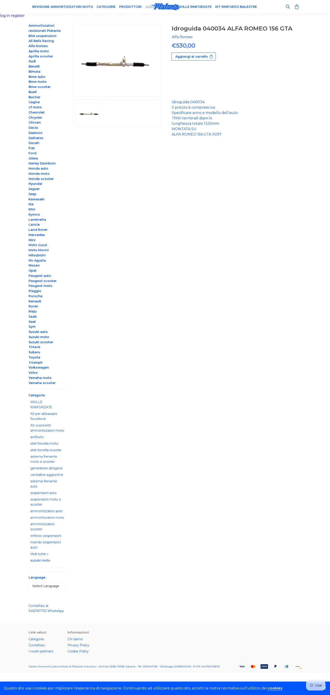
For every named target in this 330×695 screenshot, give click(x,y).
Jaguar (34, 189)
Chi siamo (75, 639)
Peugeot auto (40, 276)
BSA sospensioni (42, 36)
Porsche (35, 296)
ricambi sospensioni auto (45, 544)
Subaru (34, 352)
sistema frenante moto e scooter (43, 459)
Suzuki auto (38, 332)
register (18, 15)
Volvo (33, 373)
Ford (32, 153)
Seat (32, 322)
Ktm (32, 209)
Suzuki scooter (41, 342)
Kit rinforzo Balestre (236, 7)
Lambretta (37, 220)
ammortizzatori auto (46, 511)
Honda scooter (41, 179)
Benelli (34, 66)
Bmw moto (38, 82)
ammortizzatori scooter (42, 526)
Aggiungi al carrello (191, 57)
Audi (32, 61)
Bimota (34, 72)
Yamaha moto (40, 378)
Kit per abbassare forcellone (43, 416)
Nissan (34, 265)
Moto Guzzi (38, 245)
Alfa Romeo (38, 46)
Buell (33, 92)
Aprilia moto (39, 51)
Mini (32, 240)
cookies (275, 688)
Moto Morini (39, 250)
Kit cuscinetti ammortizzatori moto (47, 428)
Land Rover (38, 230)
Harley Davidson (42, 163)
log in (5, 15)
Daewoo (35, 133)
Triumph (36, 363)
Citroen (35, 122)
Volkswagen (39, 367)
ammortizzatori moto (47, 518)
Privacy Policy (78, 645)
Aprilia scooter (41, 56)
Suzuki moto (39, 337)
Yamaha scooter (42, 383)
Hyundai (35, 184)
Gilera (33, 158)
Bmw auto (37, 77)
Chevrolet (37, 112)
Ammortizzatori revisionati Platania (45, 28)
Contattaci (37, 645)
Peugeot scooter (43, 281)
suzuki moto (40, 560)
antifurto (37, 437)
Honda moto (39, 174)
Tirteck (34, 347)
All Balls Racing (41, 41)
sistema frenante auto (43, 483)
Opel (32, 271)
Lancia (34, 225)
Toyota (34, 357)
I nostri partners (41, 651)
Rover (33, 306)
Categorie (106, 7)
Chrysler (35, 118)
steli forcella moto (44, 443)
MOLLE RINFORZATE (41, 404)
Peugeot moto (41, 286)
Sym (32, 327)
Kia (31, 204)
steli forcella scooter (46, 450)
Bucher (34, 97)
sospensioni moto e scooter (45, 502)
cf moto (35, 107)
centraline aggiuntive (46, 475)
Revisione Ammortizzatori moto (62, 7)
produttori (130, 7)
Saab (33, 317)
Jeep (32, 194)
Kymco (34, 214)
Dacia (33, 128)
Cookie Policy (78, 651)
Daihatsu (36, 138)
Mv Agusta (37, 260)
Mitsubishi (37, 255)
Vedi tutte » (39, 554)
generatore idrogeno (46, 468)
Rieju (33, 311)
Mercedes (37, 235)
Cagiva (34, 102)
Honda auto (38, 168)
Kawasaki (36, 199)
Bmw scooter (40, 87)
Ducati (34, 143)
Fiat (32, 148)
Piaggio (35, 291)
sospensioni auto (43, 493)
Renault (35, 301)
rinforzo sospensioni (45, 536)
